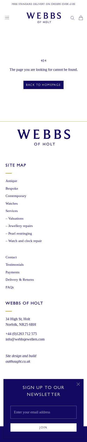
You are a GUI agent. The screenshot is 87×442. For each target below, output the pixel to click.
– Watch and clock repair (24, 241)
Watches (12, 203)
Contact (11, 257)
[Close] (78, 384)
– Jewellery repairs (19, 226)
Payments (12, 272)
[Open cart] (81, 17)
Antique (11, 181)
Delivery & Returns (20, 279)
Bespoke (12, 188)
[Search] (73, 18)
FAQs (10, 287)
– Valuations (14, 218)
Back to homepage (43, 85)
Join (43, 428)
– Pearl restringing (19, 233)
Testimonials (15, 264)
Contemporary (16, 196)
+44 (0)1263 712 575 (21, 334)
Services (12, 211)
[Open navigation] (7, 18)
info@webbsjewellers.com (25, 339)
